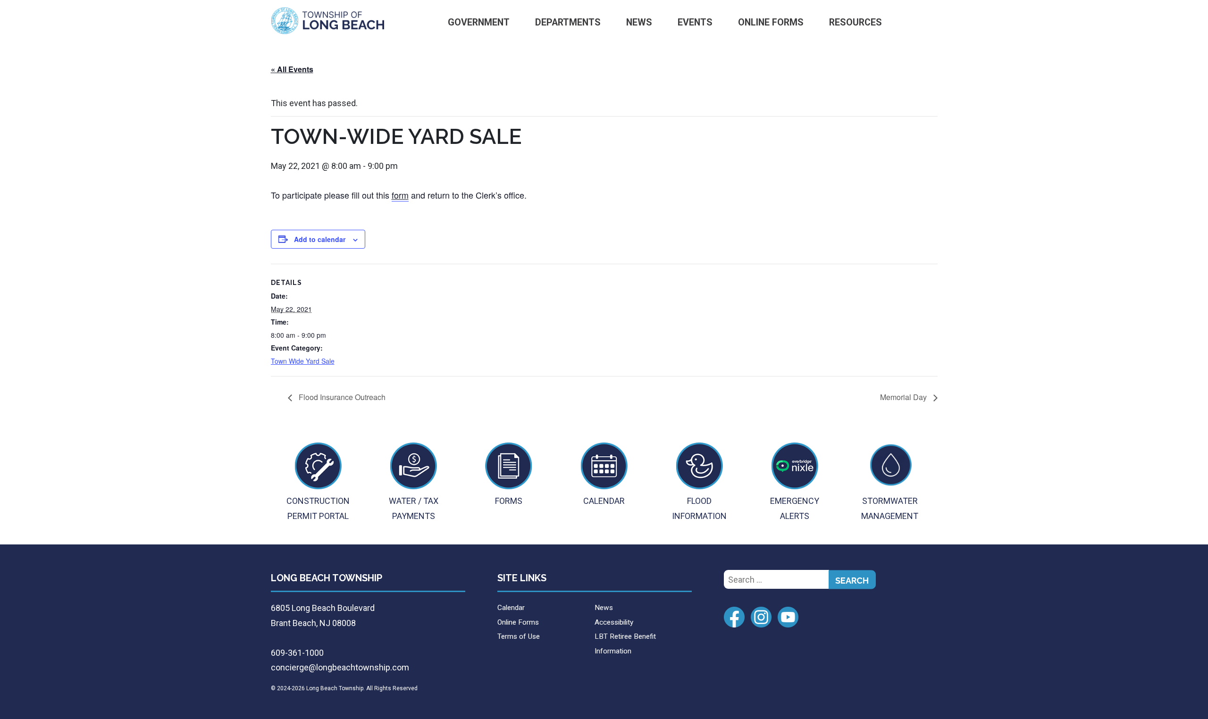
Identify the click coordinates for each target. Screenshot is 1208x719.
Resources (855, 22)
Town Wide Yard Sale (303, 361)
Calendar (511, 607)
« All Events (292, 69)
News (639, 22)
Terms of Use (518, 636)
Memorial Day (904, 397)
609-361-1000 (297, 653)
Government (479, 22)
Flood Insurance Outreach (341, 397)
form (400, 195)
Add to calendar (319, 239)
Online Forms (771, 22)
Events (695, 22)
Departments (568, 22)
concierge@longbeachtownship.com (340, 667)
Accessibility (614, 622)
